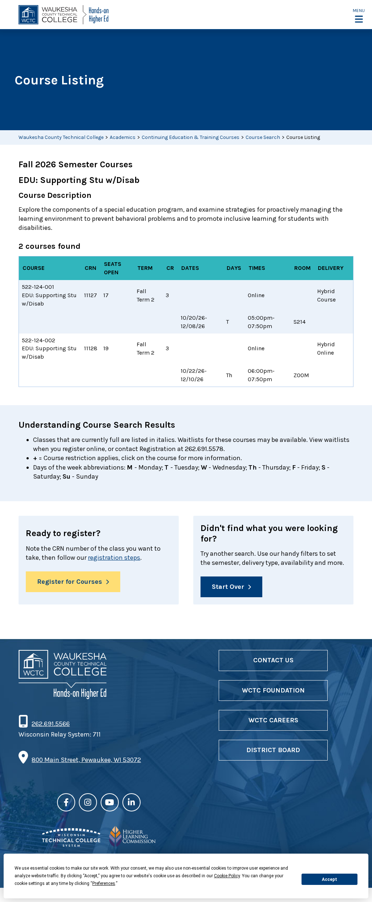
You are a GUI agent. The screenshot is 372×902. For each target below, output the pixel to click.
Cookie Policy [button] (227, 875)
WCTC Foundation (273, 690)
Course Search (263, 137)
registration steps (114, 558)
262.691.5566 (50, 724)
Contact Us (273, 660)
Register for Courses (69, 582)
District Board (273, 750)
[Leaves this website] (71, 845)
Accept (329, 879)
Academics (123, 137)
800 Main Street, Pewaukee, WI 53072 (86, 760)
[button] (358, 15)
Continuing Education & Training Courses (190, 137)
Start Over (228, 587)
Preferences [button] (103, 883)
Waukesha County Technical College (61, 137)
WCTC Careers (273, 720)
